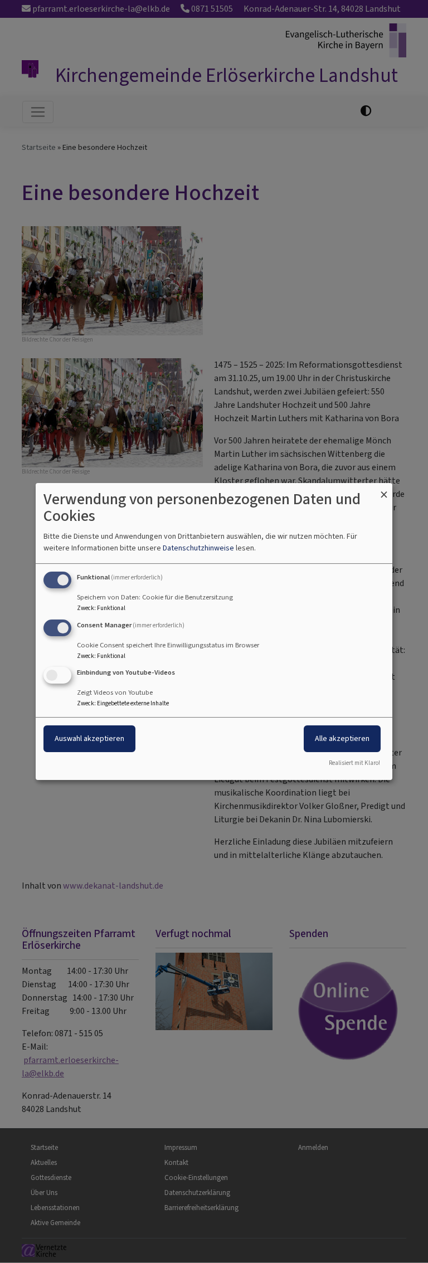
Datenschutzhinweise (198, 548)
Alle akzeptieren (342, 739)
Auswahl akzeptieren (89, 739)
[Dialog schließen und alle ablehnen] (384, 490)
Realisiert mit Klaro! (354, 763)
